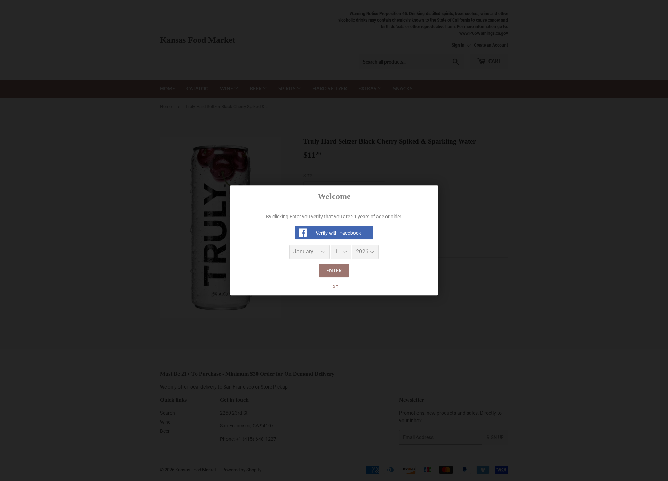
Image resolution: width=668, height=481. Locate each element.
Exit (334, 286)
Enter (334, 271)
